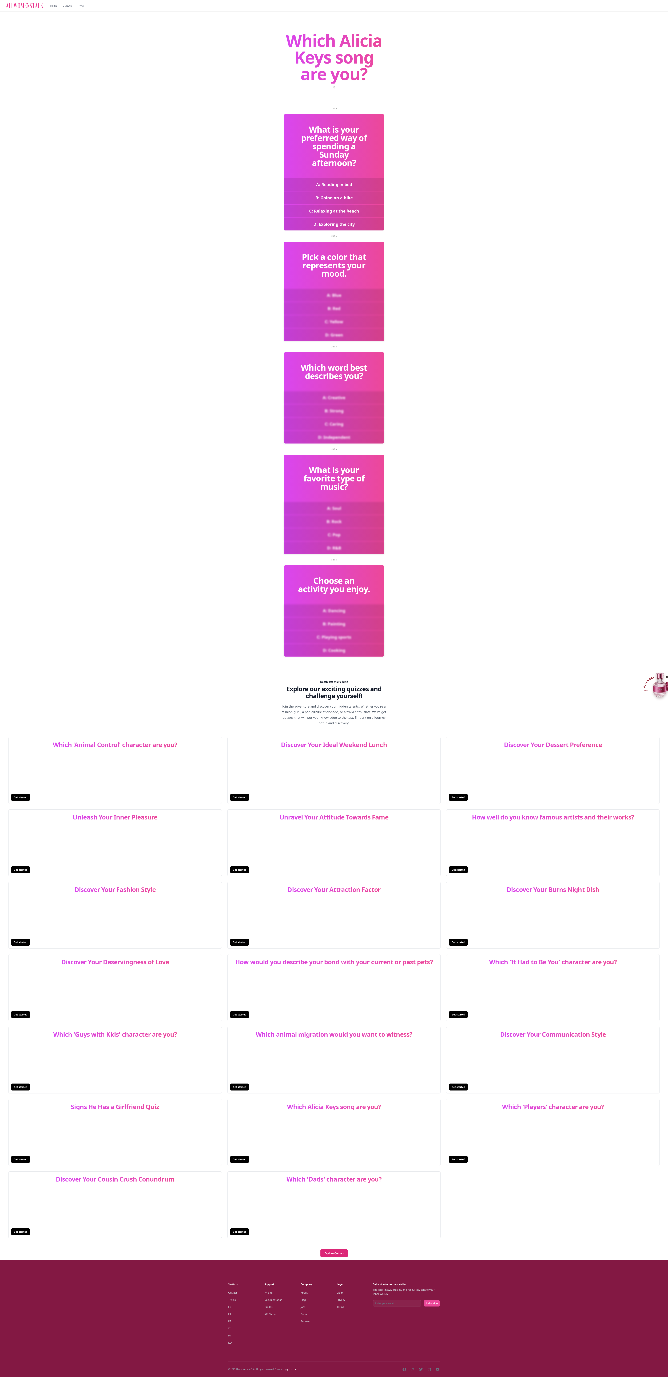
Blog (303, 1299)
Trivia (80, 5)
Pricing (268, 1292)
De (229, 1321)
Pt (229, 1335)
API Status (270, 1314)
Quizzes (67, 5)
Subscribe (432, 1303)
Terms (340, 1307)
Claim (340, 1292)
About (304, 1292)
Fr (229, 1314)
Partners (306, 1321)
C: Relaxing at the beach (334, 211)
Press (304, 1314)
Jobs (303, 1307)
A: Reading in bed (334, 184)
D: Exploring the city (334, 224)
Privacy (341, 1299)
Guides (268, 1307)
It (229, 1328)
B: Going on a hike (334, 198)
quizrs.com (292, 1369)
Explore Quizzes (334, 1253)
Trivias (232, 1299)
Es (229, 1307)
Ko (230, 1342)
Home (53, 5)
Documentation (273, 1299)
